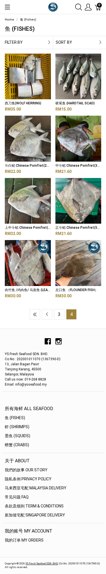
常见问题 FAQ (17, 497)
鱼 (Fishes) (15, 417)
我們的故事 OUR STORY (26, 470)
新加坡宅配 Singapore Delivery (35, 515)
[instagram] (58, 343)
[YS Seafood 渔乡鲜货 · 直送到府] (52, 6)
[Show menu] (7, 7)
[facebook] (47, 343)
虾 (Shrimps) (17, 427)
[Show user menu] (88, 6)
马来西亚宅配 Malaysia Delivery (35, 488)
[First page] (35, 314)
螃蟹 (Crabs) (17, 445)
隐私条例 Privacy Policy (28, 479)
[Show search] (78, 6)
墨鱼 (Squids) (17, 436)
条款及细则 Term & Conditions (34, 506)
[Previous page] (47, 314)
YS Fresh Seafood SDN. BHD (41, 563)
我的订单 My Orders (24, 540)
